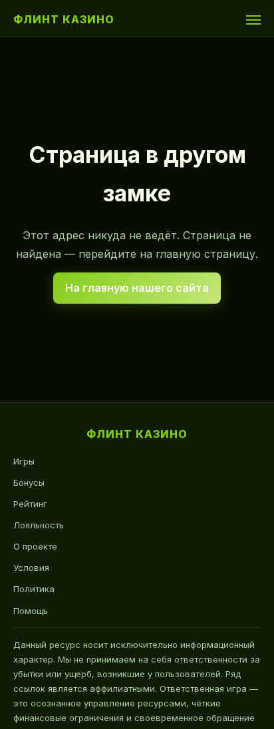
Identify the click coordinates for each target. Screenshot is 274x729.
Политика (34, 588)
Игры (24, 461)
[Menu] (253, 20)
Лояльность (38, 525)
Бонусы (29, 482)
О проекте (35, 546)
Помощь (30, 610)
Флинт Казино (63, 19)
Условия (31, 567)
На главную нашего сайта (137, 287)
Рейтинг (30, 503)
